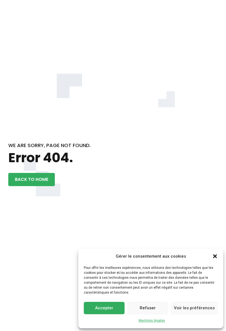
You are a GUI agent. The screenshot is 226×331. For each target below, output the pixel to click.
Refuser (148, 307)
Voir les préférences (194, 307)
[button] (215, 256)
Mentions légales (152, 320)
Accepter (104, 307)
